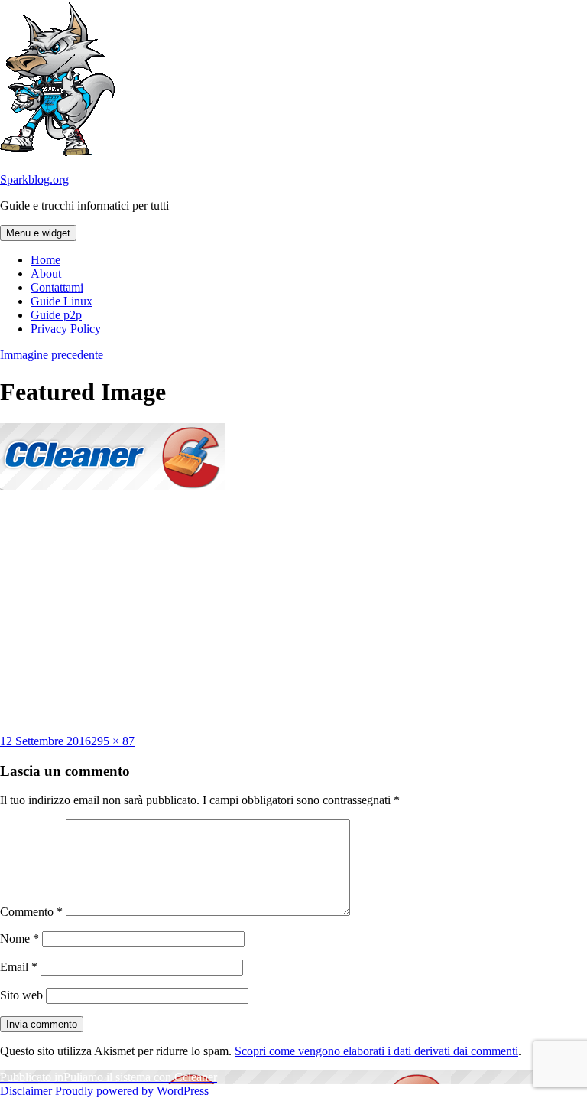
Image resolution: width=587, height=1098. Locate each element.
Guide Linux (61, 301)
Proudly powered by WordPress (132, 1090)
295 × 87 (113, 741)
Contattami (57, 287)
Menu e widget (38, 233)
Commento (31, 911)
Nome (19, 938)
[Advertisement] (293, 612)
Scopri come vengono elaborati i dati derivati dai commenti (376, 1050)
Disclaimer (26, 1090)
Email (18, 966)
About (46, 273)
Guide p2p (56, 314)
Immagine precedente (51, 354)
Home (45, 259)
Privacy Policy (66, 328)
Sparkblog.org (34, 179)
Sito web (21, 995)
